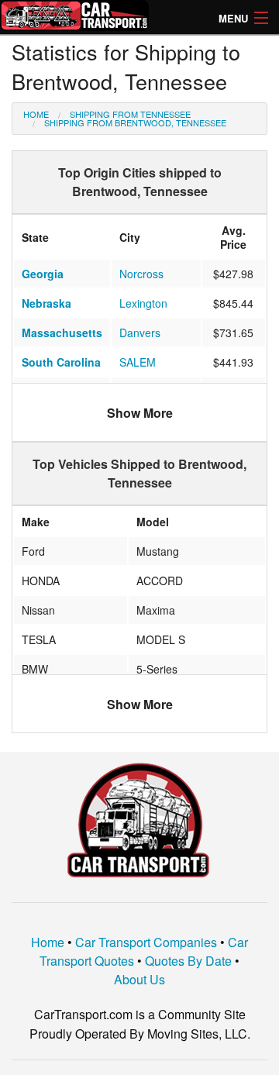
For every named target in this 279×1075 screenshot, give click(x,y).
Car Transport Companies (146, 942)
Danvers (139, 332)
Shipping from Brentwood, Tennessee (135, 122)
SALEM (137, 362)
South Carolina (61, 362)
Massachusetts (62, 332)
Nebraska (46, 303)
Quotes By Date (188, 961)
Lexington (143, 303)
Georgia (43, 273)
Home (36, 114)
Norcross (141, 273)
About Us (139, 979)
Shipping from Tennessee (130, 114)
